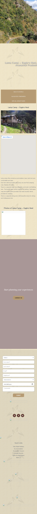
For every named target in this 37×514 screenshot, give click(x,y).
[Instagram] (14, 415)
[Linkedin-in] (22, 415)
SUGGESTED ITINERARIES (18, 96)
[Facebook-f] (18, 415)
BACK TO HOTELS (18, 92)
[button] (18, 298)
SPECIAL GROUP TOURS (18, 101)
